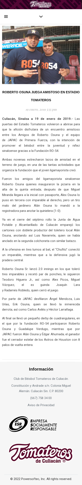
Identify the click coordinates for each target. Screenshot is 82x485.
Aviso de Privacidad (41, 405)
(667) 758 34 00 (41, 398)
